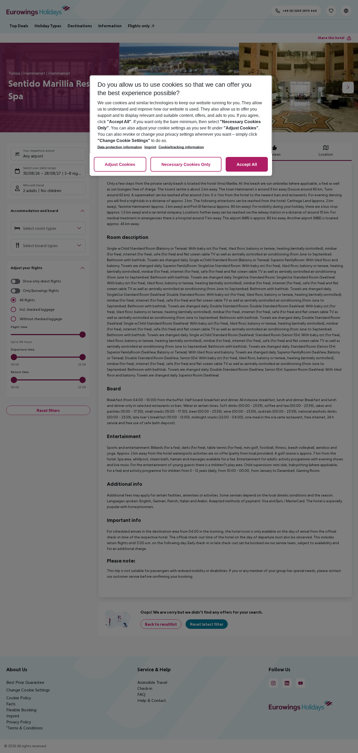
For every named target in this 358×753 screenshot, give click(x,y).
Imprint (150, 147)
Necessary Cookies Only (185, 164)
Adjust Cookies (120, 164)
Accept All (247, 164)
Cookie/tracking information (181, 147)
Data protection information (119, 147)
